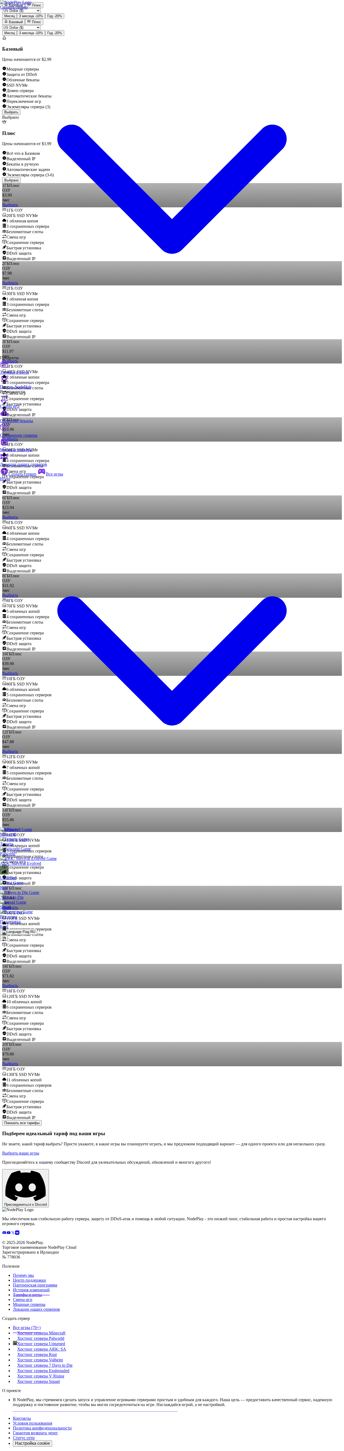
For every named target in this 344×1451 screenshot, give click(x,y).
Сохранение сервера (18, 435)
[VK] (17, 1233)
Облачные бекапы (16, 420)
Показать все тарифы (22, 1123)
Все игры (54, 474)
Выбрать (10, 985)
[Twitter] (13, 1233)
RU (32, 932)
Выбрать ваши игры (20, 1153)
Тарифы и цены (14, 372)
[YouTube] (8, 1233)
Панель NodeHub (15, 386)
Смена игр (9, 406)
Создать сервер (22, 474)
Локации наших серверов (23, 464)
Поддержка (10, 921)
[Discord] (4, 1233)
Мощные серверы (16, 449)
